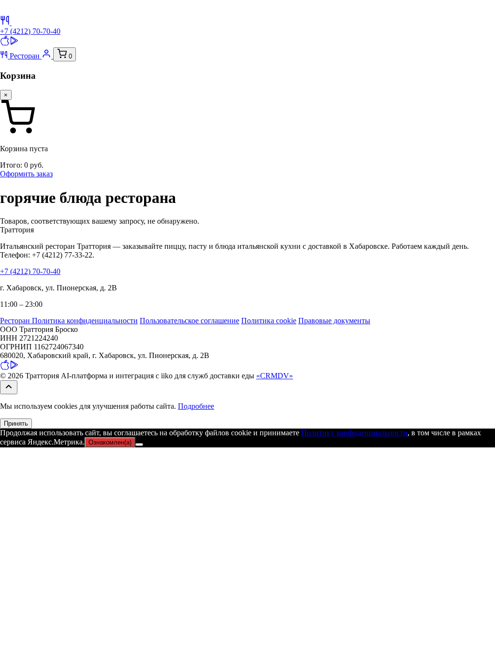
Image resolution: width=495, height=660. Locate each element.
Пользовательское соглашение (189, 320)
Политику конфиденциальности (354, 433)
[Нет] (139, 444)
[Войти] (47, 56)
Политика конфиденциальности (85, 320)
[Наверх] (8, 387)
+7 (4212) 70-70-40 (30, 31)
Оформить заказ (26, 174)
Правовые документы (334, 320)
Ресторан (25, 56)
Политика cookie (268, 320)
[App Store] (5, 43)
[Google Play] (14, 43)
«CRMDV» (274, 376)
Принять (16, 423)
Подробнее (196, 406)
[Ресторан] (6, 22)
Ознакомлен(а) (109, 442)
